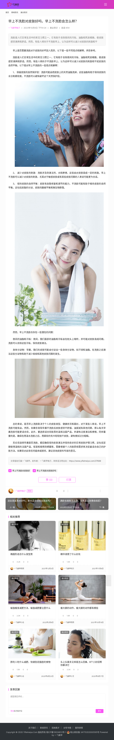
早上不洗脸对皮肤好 (21, 470)
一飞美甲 (58, 735)
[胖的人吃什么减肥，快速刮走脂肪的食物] (32, 643)
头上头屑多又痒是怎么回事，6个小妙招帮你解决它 (81, 663)
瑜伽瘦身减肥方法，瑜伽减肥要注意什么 (30, 608)
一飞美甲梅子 (14, 28)
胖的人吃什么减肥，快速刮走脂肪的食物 (30, 662)
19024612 (58, 732)
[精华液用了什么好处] (82, 536)
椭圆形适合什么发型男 (21, 554)
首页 (7, 12)
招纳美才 (56, 728)
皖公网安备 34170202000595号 (84, 732)
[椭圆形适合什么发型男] (32, 536)
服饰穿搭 (79, 728)
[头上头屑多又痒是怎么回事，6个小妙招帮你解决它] (82, 643)
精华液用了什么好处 (70, 554)
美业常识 (54, 28)
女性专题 (67, 728)
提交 (99, 711)
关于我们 (32, 728)
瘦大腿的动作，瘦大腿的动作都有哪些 (79, 608)
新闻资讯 (44, 728)
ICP (49, 732)
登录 (12, 711)
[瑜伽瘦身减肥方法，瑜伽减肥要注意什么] (32, 589)
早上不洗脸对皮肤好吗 (46, 470)
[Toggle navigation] (105, 4)
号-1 (64, 732)
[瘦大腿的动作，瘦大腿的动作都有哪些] (82, 589)
